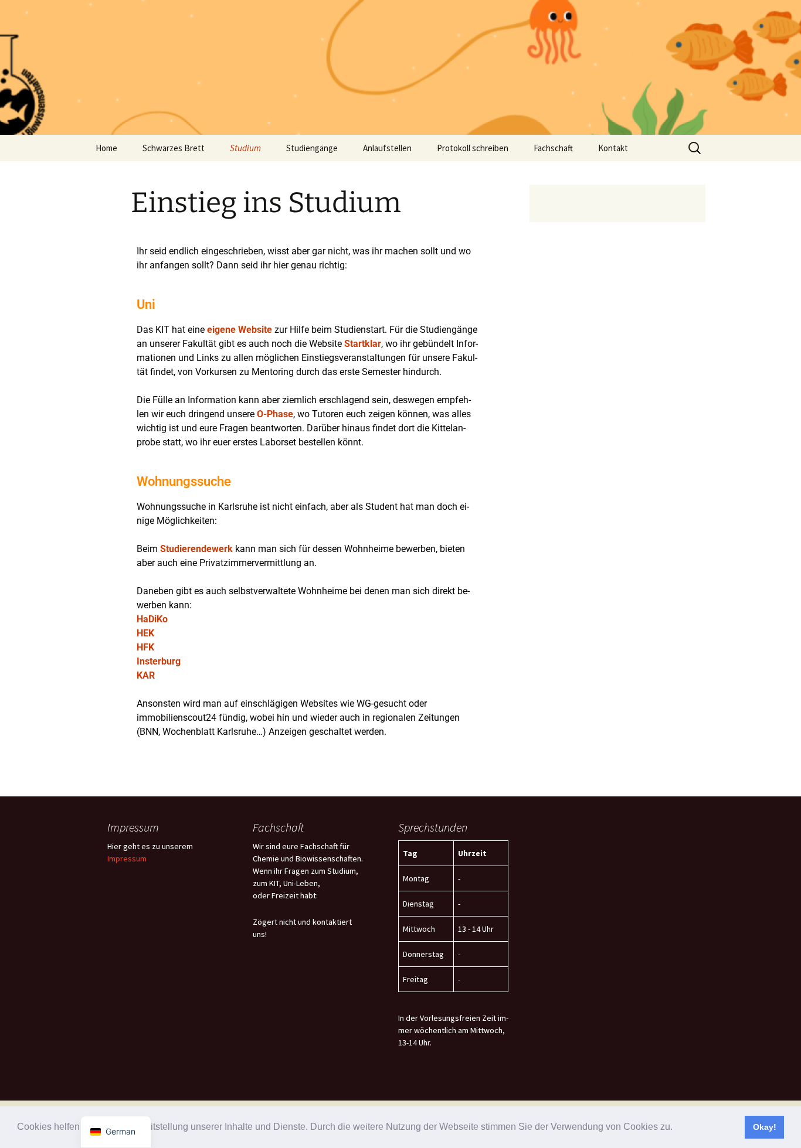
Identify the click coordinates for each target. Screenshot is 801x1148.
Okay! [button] (764, 1127)
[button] (676, 1128)
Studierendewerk (196, 548)
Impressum (127, 858)
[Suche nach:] (695, 148)
